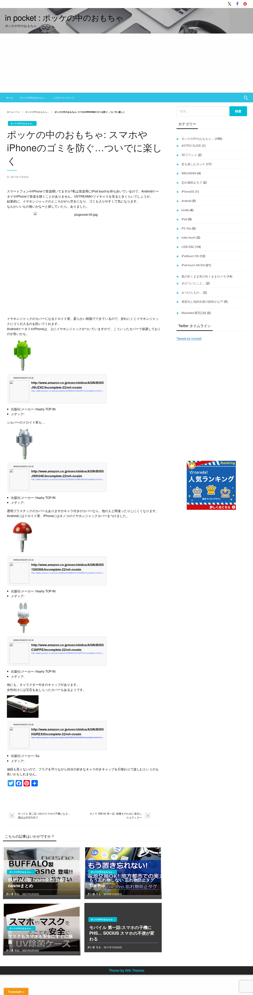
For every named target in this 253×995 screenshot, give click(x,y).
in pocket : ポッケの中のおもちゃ (64, 17)
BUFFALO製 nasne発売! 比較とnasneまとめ (38, 882)
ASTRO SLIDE (191, 145)
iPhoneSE (187, 191)
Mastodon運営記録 (193, 313)
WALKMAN (188, 173)
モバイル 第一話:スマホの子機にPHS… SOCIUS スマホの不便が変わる (121, 933)
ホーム (9, 97)
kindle (185, 210)
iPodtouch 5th (190, 256)
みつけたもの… (191, 292)
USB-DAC (187, 247)
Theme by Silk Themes (126, 970)
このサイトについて (63, 97)
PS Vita (186, 228)
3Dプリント (189, 155)
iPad (184, 219)
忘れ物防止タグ (191, 182)
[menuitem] (10, 97)
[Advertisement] (126, 63)
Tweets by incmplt (189, 338)
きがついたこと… (193, 283)
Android (186, 201)
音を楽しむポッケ (193, 164)
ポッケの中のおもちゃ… (33, 97)
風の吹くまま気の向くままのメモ (203, 276)
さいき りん (13, 894)
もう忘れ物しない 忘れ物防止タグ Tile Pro (122, 882)
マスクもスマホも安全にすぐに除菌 (40, 939)
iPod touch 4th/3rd (193, 265)
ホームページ (13, 111)
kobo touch (188, 237)
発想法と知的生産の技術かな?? (202, 301)
